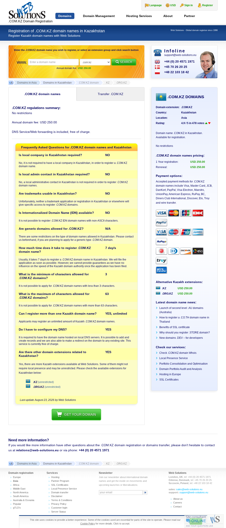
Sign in (188, 5)
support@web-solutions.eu (180, 55)
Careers (177, 502)
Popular (17, 504)
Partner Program (60, 481)
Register (207, 5)
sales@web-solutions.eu (189, 489)
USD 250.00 (185, 288)
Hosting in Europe (170, 374)
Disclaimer (56, 496)
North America (20, 492)
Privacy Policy (58, 504)
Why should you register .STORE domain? (184, 332)
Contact (177, 506)
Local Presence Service (173, 358)
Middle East (19, 488)
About (168, 16)
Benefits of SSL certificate (174, 327)
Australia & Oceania (23, 500)
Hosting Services (139, 16)
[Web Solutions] (10, 463)
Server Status (58, 511)
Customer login (59, 507)
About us (178, 498)
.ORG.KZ (38, 386)
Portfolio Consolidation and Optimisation (183, 363)
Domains (65, 16)
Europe (17, 477)
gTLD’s (17, 507)
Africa (16, 485)
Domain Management (99, 16)
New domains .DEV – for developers (181, 337)
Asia (184, 117)
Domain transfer (59, 492)
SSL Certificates (169, 379)
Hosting (55, 477)
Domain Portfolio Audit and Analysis (180, 369)
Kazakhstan (188, 112)
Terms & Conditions (61, 500)
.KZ (35, 382)
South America (20, 496)
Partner (189, 16)
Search (126, 62)
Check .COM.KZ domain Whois (177, 352)
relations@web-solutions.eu (37, 450)
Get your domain (80, 414)
